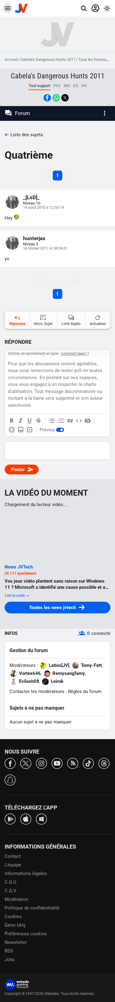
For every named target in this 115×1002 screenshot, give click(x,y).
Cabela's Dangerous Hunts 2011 (47, 59)
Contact (13, 856)
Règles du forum (85, 691)
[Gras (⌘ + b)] (11, 421)
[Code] (78, 421)
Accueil (11, 59)
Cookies (13, 916)
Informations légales (26, 873)
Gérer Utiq (15, 925)
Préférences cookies (26, 934)
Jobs (10, 959)
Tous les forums (92, 59)
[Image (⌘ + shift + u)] (20, 430)
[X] (25, 763)
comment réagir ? (75, 353)
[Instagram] (41, 763)
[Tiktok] (88, 763)
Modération (16, 899)
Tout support (39, 85)
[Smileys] (11, 430)
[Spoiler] (87, 421)
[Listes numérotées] (61, 421)
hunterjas (34, 238)
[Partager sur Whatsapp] (56, 97)
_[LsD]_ (31, 197)
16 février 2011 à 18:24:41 (45, 248)
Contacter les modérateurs (37, 691)
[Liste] (52, 421)
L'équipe (13, 865)
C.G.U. (11, 882)
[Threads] (103, 763)
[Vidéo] (29, 430)
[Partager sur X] (65, 97)
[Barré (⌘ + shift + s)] (38, 421)
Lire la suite (15, 595)
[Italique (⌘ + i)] (20, 421)
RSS (9, 951)
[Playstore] (10, 819)
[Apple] (25, 819)
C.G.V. (11, 890)
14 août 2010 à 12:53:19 (43, 207)
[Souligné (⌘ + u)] (29, 421)
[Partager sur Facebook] (47, 97)
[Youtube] (57, 763)
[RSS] (72, 763)
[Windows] (41, 819)
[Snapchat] (10, 780)
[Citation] (70, 421)
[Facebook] (10, 763)
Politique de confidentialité (32, 908)
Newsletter (16, 942)
